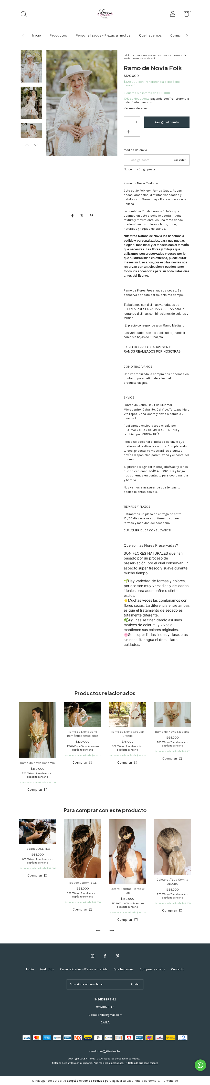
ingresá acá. (117, 1063)
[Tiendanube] (105, 1052)
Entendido (171, 1080)
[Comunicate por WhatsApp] (200, 1065)
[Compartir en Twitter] (82, 216)
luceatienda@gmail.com (105, 1015)
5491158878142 (105, 999)
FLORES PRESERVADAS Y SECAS (152, 55)
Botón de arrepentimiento (143, 1063)
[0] (185, 15)
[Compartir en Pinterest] (91, 216)
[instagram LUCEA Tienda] (92, 956)
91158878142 (105, 1007)
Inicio (36, 35)
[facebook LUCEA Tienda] (105, 956)
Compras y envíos (152, 969)
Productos (58, 35)
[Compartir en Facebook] (73, 216)
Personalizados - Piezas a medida (103, 35)
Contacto (177, 969)
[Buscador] (25, 14)
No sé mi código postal (140, 169)
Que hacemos (150, 35)
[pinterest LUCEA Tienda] (118, 956)
